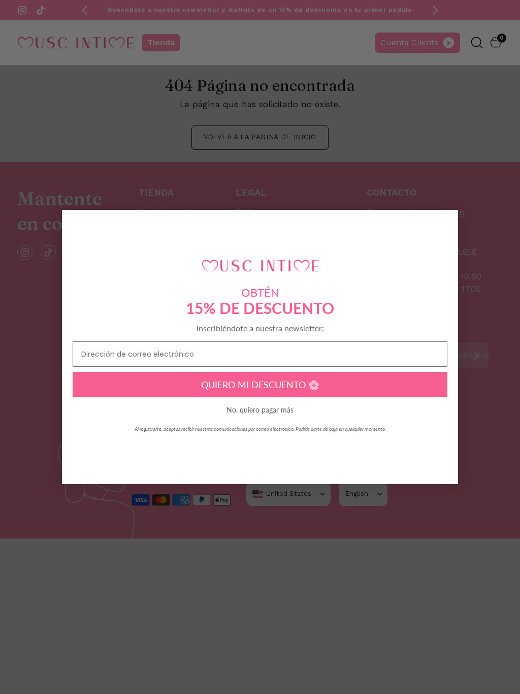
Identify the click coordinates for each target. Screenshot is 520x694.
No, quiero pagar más (260, 409)
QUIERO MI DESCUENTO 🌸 (260, 384)
